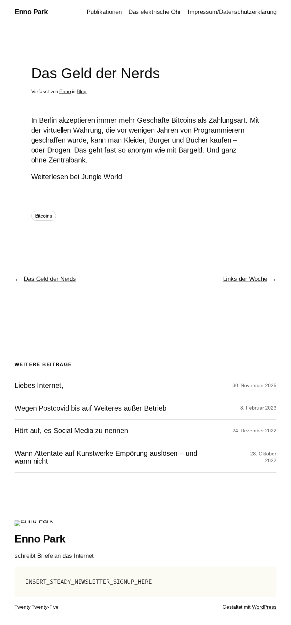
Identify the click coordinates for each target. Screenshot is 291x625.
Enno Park (31, 12)
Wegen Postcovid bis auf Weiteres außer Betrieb (90, 408)
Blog (82, 91)
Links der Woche (245, 279)
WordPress (264, 607)
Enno (65, 91)
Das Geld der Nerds (50, 279)
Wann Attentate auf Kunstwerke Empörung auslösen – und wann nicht (106, 457)
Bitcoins (43, 216)
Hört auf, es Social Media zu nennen (71, 430)
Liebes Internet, (39, 385)
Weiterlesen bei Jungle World (76, 177)
